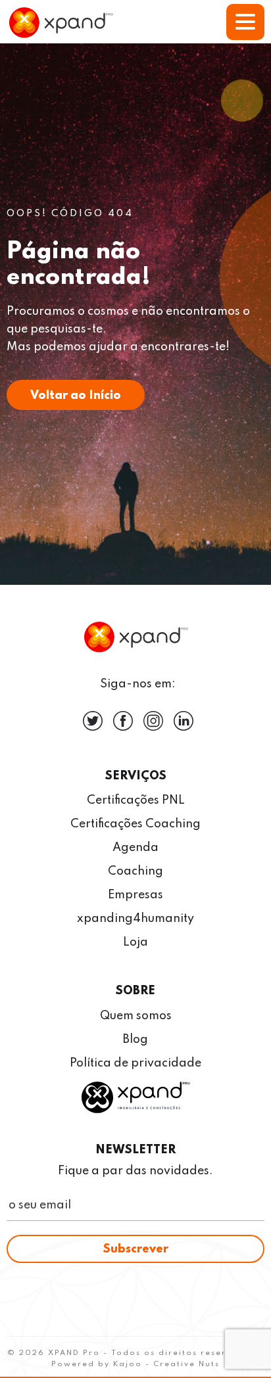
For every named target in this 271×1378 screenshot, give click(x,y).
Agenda (135, 848)
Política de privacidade (135, 1063)
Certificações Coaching (135, 824)
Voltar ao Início (75, 396)
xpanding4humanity (135, 919)
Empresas (135, 895)
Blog (135, 1039)
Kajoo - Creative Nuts (166, 1364)
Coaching (135, 871)
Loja (135, 942)
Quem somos (136, 1016)
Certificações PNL (136, 800)
